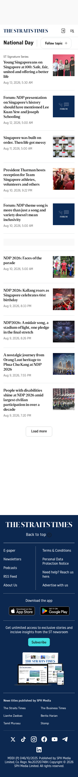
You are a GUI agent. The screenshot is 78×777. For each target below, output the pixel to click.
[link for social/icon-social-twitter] (13, 739)
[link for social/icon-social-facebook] (44, 739)
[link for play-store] (55, 611)
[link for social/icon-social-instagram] (33, 739)
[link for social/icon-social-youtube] (54, 739)
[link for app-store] (22, 611)
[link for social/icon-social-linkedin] (39, 749)
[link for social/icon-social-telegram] (65, 739)
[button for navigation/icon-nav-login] (63, 31)
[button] (63, 31)
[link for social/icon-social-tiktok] (23, 739)
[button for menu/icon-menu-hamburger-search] (72, 31)
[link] (25, 31)
